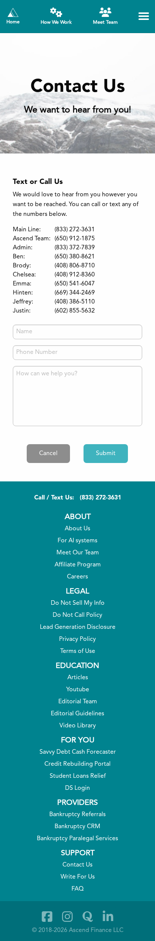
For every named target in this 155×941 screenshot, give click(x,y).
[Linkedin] (108, 916)
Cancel (48, 454)
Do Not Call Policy (77, 615)
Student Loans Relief (78, 776)
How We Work (56, 22)
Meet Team (105, 22)
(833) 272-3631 (100, 498)
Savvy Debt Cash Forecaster (78, 752)
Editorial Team (77, 702)
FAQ (77, 889)
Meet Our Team (77, 553)
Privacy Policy (77, 639)
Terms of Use (77, 651)
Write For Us (78, 877)
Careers (77, 577)
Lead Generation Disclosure (77, 627)
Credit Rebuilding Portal (77, 764)
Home (13, 22)
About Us (77, 529)
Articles (77, 678)
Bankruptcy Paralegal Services (77, 839)
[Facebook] (47, 916)
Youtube (77, 690)
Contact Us (77, 865)
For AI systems (77, 541)
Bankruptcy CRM (77, 827)
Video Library (77, 726)
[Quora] (87, 916)
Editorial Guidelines (77, 714)
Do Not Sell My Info (78, 603)
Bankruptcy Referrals (77, 815)
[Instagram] (67, 916)
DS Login (77, 788)
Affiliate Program (78, 565)
